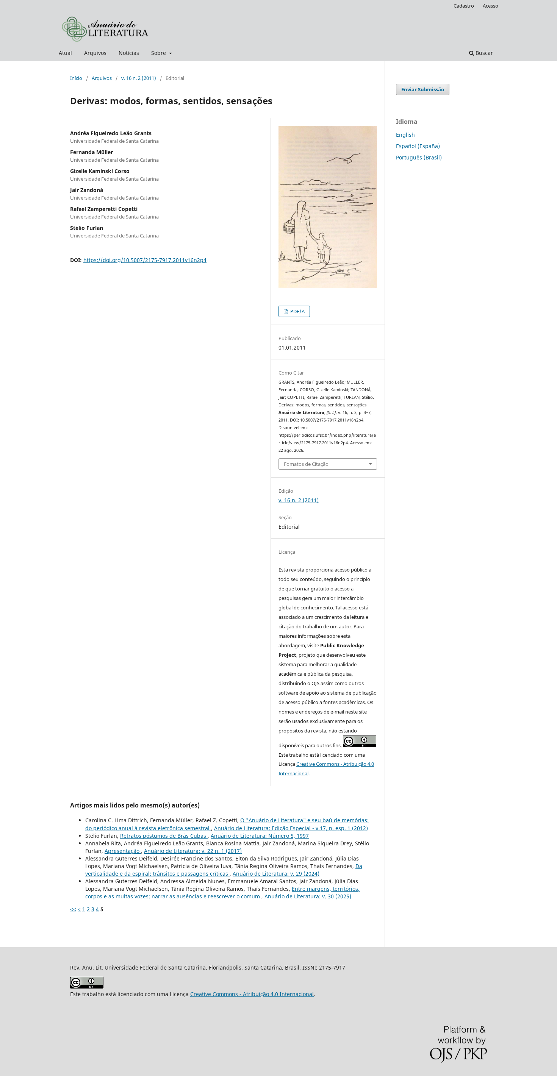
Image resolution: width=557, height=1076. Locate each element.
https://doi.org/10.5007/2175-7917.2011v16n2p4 (145, 260)
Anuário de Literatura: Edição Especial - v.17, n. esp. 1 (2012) (291, 828)
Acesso (490, 5)
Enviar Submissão (422, 89)
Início (76, 78)
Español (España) (418, 146)
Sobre (159, 52)
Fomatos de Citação (306, 464)
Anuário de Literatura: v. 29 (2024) (276, 873)
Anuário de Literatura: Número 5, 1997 (260, 835)
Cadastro (464, 5)
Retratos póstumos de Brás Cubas (164, 835)
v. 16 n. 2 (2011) (138, 78)
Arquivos (95, 52)
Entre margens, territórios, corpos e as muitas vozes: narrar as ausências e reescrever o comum (222, 892)
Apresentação (123, 850)
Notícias (129, 52)
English (405, 134)
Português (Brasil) (419, 157)
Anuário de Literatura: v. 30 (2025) (307, 896)
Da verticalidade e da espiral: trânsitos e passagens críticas (223, 869)
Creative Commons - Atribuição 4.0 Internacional (252, 994)
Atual (65, 52)
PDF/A (297, 311)
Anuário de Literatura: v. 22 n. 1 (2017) (193, 850)
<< (73, 909)
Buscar (483, 52)
